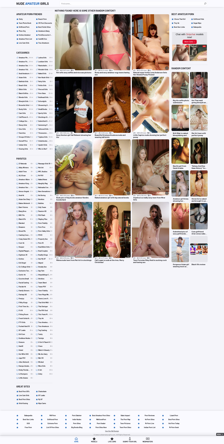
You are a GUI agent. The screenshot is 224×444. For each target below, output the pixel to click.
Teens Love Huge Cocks (45, 299)
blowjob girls (26, 101)
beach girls (26, 85)
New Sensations (45, 191)
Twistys (45, 338)
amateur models (26, 58)
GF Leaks (26, 330)
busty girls (26, 109)
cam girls (26, 113)
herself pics (26, 141)
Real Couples (45, 251)
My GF (40, 399)
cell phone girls (26, 117)
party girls (45, 81)
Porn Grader (101, 423)
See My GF (45, 259)
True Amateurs (43, 43)
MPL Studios (45, 172)
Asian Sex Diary (26, 199)
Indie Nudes (76, 419)
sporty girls (45, 113)
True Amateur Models (45, 322)
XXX (28, 423)
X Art (45, 370)
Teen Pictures (125, 423)
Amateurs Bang (43, 31)
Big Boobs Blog (76, 427)
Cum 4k (26, 243)
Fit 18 (26, 310)
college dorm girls (26, 121)
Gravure (26, 342)
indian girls (26, 145)
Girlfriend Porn (24, 27)
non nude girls (45, 77)
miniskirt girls (45, 69)
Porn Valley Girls (45, 231)
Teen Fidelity (45, 291)
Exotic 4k (26, 275)
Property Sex (45, 239)
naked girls (45, 73)
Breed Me (26, 231)
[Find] (205, 3)
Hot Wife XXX (26, 354)
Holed (26, 350)
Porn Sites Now (101, 427)
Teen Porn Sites (125, 427)
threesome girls (45, 133)
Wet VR (45, 358)
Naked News (45, 179)
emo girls (26, 129)
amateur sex (26, 66)
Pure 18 (45, 243)
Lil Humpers (26, 374)
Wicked (45, 362)
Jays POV (26, 358)
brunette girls (26, 105)
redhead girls (45, 97)
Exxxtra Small (26, 279)
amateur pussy (26, 62)
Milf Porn (52, 415)
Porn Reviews (150, 415)
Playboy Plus (45, 219)
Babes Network (26, 203)
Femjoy (26, 299)
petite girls (45, 85)
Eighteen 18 (26, 255)
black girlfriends (26, 93)
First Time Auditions (26, 306)
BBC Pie (26, 215)
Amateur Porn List (25, 39)
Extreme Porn (53, 423)
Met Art (45, 168)
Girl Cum (26, 334)
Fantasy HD (26, 295)
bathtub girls (26, 81)
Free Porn (28, 427)
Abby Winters (26, 168)
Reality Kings (45, 255)
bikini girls (26, 89)
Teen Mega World (45, 295)
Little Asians (26, 378)
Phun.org (22, 31)
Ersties (26, 259)
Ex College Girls (26, 267)
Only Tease (45, 207)
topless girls (45, 137)
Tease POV (45, 287)
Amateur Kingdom (26, 183)
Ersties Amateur (25, 35)
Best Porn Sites (24, 399)
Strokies (45, 279)
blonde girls (26, 97)
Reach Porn (42, 19)
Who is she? (45, 149)
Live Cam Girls (24, 43)
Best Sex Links (179, 27)
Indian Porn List (149, 427)
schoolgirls (45, 101)
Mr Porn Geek (174, 427)
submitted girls (45, 121)
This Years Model (45, 314)
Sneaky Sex (45, 267)
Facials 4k (26, 287)
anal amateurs (26, 73)
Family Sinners (26, 291)
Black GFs (26, 219)
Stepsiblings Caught (45, 275)
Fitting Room (26, 314)
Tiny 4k (45, 318)
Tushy (45, 334)
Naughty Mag (45, 183)
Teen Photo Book (25, 23)
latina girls (45, 58)
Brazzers (26, 227)
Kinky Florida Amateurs (26, 370)
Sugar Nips (197, 23)
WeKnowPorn (101, 419)
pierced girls (45, 89)
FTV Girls (26, 322)
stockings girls (45, 117)
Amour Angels (26, 191)
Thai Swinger (45, 306)
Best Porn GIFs (24, 391)
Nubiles (45, 203)
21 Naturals (26, 164)
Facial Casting (26, 283)
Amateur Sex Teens (26, 187)
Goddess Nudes (26, 338)
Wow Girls (45, 366)
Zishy (21, 19)
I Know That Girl (179, 19)
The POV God (45, 310)
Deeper (26, 247)
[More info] (90, 68)
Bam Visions (26, 207)
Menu (219, 434)
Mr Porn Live (149, 423)
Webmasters (148, 442)
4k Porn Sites (149, 419)
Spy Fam (45, 271)
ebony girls (26, 125)
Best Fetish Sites (44, 27)
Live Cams (112, 442)
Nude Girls (32, 3)
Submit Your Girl (130, 442)
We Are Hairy (45, 354)
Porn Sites (77, 423)
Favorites (26, 133)
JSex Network (26, 362)
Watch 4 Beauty (45, 350)
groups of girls (26, 137)
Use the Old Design (112, 431)
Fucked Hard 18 (26, 326)
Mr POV (45, 175)
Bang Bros (26, 211)
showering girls (45, 105)
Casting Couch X (26, 235)
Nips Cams (42, 403)
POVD (45, 235)
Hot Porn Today (173, 423)
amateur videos (26, 69)
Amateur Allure (26, 179)
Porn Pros (45, 227)
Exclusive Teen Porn (26, 271)
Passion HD (45, 211)
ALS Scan (26, 175)
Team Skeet (45, 283)
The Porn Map (125, 419)
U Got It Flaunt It (45, 342)
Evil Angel (26, 263)
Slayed (45, 263)
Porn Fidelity (45, 223)
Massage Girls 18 (45, 164)
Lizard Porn (174, 415)
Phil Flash (45, 215)
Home (76, 442)
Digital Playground (26, 251)
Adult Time (26, 172)
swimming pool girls (45, 125)
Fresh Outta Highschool (26, 318)
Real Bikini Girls (45, 247)
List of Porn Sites (52, 427)
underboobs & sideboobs (45, 141)
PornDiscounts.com (45, 35)
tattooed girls (45, 129)
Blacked (26, 223)
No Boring (45, 195)
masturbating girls (45, 66)
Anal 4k (26, 195)
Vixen (45, 346)
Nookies (45, 199)
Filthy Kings (26, 302)
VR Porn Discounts (45, 23)
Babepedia (197, 27)
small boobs (45, 109)
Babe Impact (125, 415)
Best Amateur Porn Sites (101, 415)
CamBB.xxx (42, 39)
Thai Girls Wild (45, 302)
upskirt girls (45, 145)
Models (94, 442)
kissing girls (26, 149)
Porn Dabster (77, 415)
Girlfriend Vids (198, 19)
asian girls (26, 77)
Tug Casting (45, 330)
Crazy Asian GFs (26, 239)
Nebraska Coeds (45, 187)
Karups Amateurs (26, 366)
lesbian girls (45, 62)
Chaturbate (42, 391)
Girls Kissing (23, 403)
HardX (26, 346)
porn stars (45, 93)
